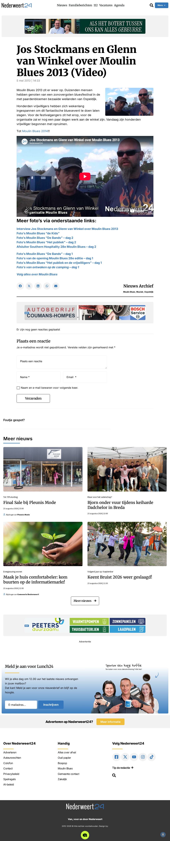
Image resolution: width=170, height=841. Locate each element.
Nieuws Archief (138, 286)
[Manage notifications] (163, 834)
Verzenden (33, 398)
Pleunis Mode (23, 514)
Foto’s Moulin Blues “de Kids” (38, 233)
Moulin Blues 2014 (35, 131)
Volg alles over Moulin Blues (37, 274)
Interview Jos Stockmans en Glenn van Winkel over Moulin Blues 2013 (67, 229)
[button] (20, 286)
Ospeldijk (148, 292)
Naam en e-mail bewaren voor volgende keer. (49, 387)
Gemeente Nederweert (28, 594)
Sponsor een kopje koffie (124, 665)
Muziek (139, 292)
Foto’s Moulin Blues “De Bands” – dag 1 (45, 254)
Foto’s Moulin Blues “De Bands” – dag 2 (45, 237)
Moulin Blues (129, 292)
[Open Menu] (165, 5)
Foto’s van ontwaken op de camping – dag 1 (48, 267)
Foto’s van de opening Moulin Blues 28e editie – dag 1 (55, 258)
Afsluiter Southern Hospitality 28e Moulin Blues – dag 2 (56, 246)
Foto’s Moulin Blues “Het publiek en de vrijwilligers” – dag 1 (59, 262)
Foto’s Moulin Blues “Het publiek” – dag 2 (46, 242)
